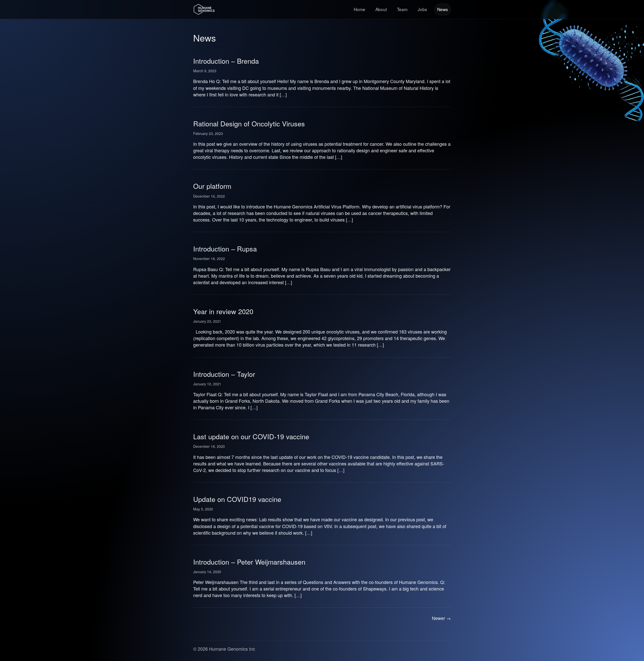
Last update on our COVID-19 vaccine (251, 436)
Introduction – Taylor (224, 374)
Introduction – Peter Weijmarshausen (249, 562)
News (442, 9)
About (381, 9)
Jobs (422, 9)
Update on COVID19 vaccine (237, 499)
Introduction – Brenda (226, 61)
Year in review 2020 (223, 311)
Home (359, 9)
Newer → (441, 618)
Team (402, 9)
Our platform (212, 186)
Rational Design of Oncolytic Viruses (249, 123)
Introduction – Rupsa (225, 248)
